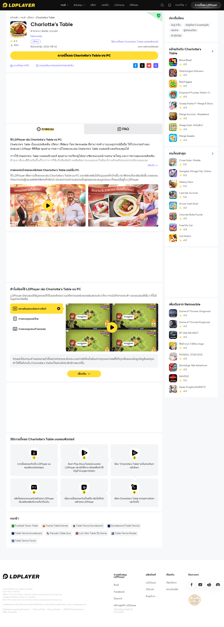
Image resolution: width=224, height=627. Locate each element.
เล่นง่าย (174, 30)
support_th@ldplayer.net (76, 604)
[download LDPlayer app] (169, 5)
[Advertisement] (84, 98)
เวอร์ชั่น (105, 5)
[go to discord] (217, 584)
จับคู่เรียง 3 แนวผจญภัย (197, 25)
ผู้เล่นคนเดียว (190, 30)
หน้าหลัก (14, 17)
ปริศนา (30, 17)
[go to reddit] (209, 584)
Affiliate (133, 5)
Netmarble (36, 36)
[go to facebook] (191, 584)
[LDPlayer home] (19, 5)
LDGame (119, 5)
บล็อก (93, 5)
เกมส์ (22, 17)
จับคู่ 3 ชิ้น (175, 25)
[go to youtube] (200, 584)
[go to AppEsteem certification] (194, 599)
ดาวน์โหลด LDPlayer (206, 5)
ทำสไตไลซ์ (176, 36)
